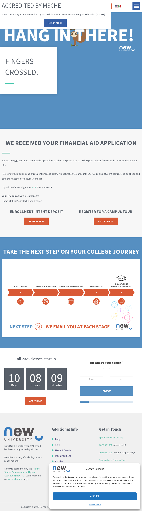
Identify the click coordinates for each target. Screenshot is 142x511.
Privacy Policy (95, 504)
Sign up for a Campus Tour (112, 460)
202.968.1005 (105, 452)
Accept (94, 496)
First (92, 379)
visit (34, 187)
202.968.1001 (105, 445)
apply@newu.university (111, 437)
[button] (136, 6)
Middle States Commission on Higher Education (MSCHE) (22, 472)
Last (121, 379)
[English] (116, 6)
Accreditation (15, 479)
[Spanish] (120, 6)
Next (106, 391)
